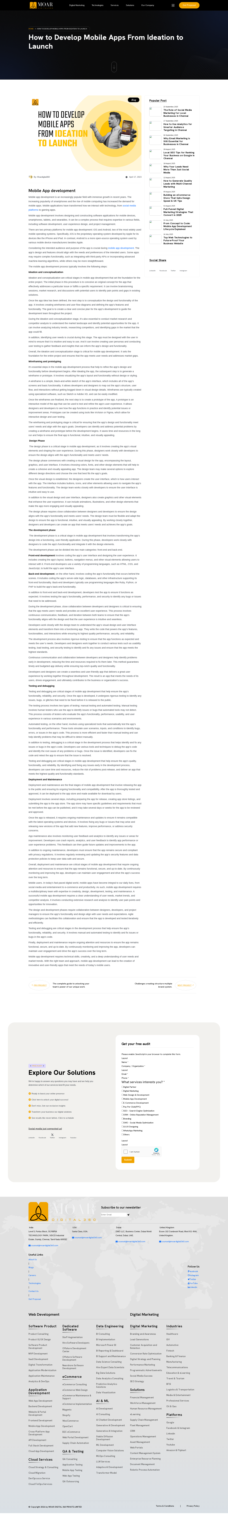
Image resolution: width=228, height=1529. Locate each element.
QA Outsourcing (70, 1481)
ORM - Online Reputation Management (140, 1114)
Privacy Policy (193, 1506)
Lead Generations (139, 1339)
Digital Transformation (40, 1364)
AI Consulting (103, 1414)
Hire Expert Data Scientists (110, 1367)
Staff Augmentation (72, 1337)
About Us (32, 1259)
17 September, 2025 (170, 121)
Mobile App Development (135, 1098)
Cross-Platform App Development (39, 1433)
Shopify (66, 1415)
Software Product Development (37, 1346)
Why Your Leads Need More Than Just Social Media (176, 169)
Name (125, 1062)
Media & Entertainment (178, 1395)
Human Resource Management (146, 1408)
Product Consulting (38, 1333)
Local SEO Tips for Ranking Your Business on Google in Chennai (178, 155)
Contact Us (33, 1291)
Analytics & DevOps (38, 1381)
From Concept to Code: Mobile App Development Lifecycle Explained (177, 226)
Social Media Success (141, 1375)
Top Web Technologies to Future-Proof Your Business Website (177, 240)
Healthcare (172, 1333)
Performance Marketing (142, 1364)
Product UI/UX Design (39, 1339)
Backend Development (40, 1406)
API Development (37, 1440)
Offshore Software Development (72, 1358)
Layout (125, 1058)
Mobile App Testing (72, 1470)
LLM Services (103, 1461)
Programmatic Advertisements (146, 1370)
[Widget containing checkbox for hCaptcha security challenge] (141, 1152)
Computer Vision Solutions (110, 1450)
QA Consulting (69, 1459)
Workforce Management (143, 1403)
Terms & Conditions (165, 1506)
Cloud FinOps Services (40, 1484)
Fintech (170, 1350)
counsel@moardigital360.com (44, 1245)
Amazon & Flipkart (176, 1450)
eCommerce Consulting (74, 1384)
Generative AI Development (110, 1425)
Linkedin (170, 1433)
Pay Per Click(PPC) (132, 1106)
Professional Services (177, 1400)
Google (170, 1422)
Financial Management (142, 1397)
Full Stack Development (40, 1445)
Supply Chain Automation (75, 1443)
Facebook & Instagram (178, 1428)
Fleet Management (139, 1425)
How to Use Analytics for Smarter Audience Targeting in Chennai (177, 127)
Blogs (31, 1267)
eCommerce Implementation (77, 1404)
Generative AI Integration (109, 1430)
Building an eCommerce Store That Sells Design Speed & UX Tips (177, 197)
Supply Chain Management (144, 1419)
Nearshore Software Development (73, 1367)
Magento (67, 1409)
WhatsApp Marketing (132, 1130)
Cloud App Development (41, 1451)
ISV (168, 1339)
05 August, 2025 (169, 192)
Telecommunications (177, 1367)
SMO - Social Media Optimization (138, 1122)
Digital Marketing (131, 1091)
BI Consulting (103, 1333)
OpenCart (67, 1426)
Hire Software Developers (75, 1342)
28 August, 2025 (169, 149)
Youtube (170, 1444)
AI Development (104, 1408)
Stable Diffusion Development (104, 1438)
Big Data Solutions (105, 1372)
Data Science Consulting (109, 1361)
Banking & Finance (176, 1356)
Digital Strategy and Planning (145, 1359)
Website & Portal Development (37, 1413)
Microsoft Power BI (106, 1345)
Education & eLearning (178, 1372)
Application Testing (72, 1464)
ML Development (105, 1444)
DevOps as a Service (39, 1478)
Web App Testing (71, 1475)
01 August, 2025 (169, 206)
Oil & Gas (171, 1406)
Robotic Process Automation (145, 1469)
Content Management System (145, 1453)
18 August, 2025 (169, 163)
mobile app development (121, 248)
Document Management (142, 1464)
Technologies (98, 5)
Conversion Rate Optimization (146, 1353)
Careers (32, 1275)
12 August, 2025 (169, 177)
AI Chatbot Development (109, 1419)
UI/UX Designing (130, 1126)
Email (125, 1074)
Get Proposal (189, 5)
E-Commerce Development (136, 1102)
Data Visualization (105, 1392)
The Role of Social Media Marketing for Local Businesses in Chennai (177, 112)
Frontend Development (40, 1420)
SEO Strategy (137, 1381)
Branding (127, 1118)
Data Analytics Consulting (109, 1378)
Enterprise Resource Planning (145, 1458)
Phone (125, 1078)
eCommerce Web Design (75, 1390)
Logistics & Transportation (180, 1389)
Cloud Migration (36, 1472)
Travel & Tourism (175, 1378)
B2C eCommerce (71, 1431)
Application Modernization (42, 1370)
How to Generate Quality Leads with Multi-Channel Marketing (177, 183)
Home (31, 29)
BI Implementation (105, 1339)
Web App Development (40, 1400)
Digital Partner (129, 1087)
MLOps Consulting (105, 1456)
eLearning (135, 1414)
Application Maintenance (41, 1375)
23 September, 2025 (170, 107)
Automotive (172, 1345)
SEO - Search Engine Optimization (138, 1110)
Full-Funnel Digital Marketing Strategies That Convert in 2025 (178, 211)
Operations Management (143, 1436)
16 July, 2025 (168, 234)
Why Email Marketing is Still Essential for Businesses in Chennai (176, 141)
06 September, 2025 (170, 135)
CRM (132, 1430)
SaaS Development (38, 1359)
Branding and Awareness (143, 1333)
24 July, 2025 (168, 220)
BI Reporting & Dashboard (109, 1350)
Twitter (170, 1439)
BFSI (168, 1384)
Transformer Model (106, 1472)
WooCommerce (70, 1420)
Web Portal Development (75, 1437)
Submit (128, 1160)
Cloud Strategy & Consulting (43, 1467)
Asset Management (140, 1442)
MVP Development (38, 1353)
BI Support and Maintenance (111, 1356)
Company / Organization (133, 1066)
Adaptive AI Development (109, 1467)
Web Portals (136, 1447)
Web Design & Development (136, 1095)
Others (126, 1134)
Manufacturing (174, 1361)
